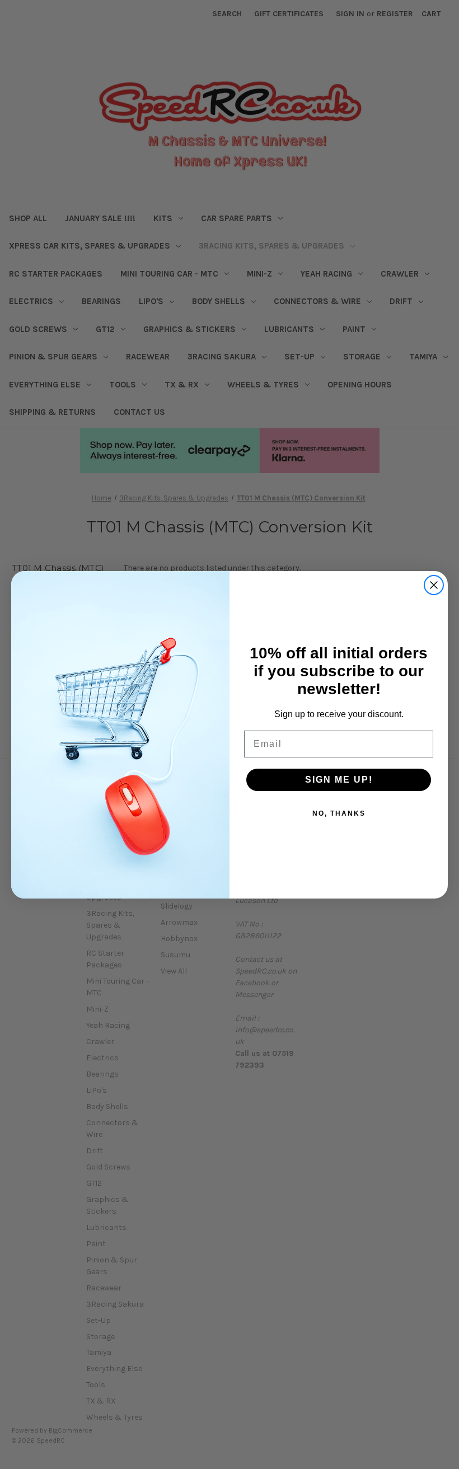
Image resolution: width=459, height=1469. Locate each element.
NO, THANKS (339, 813)
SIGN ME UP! (339, 779)
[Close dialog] (433, 585)
